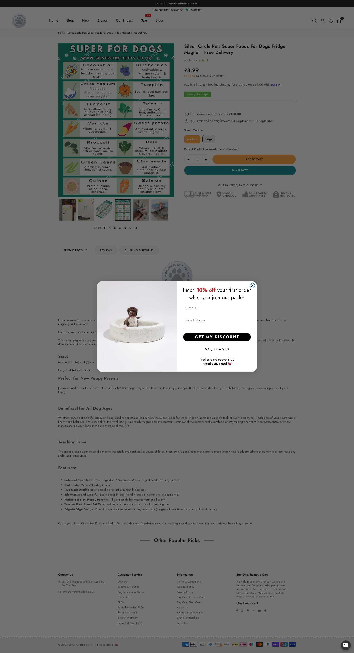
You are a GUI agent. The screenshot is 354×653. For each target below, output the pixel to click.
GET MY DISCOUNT (217, 337)
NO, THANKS (217, 349)
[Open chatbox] (346, 645)
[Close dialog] (252, 285)
